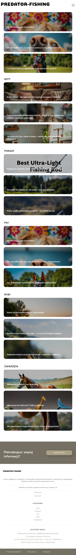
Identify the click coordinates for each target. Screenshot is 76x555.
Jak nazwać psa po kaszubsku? (20, 27)
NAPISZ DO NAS (59, 453)
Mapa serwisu (32, 552)
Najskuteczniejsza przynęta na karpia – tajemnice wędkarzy (34, 354)
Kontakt (38, 496)
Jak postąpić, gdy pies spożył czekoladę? (38, 542)
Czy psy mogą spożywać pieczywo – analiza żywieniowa (38, 539)
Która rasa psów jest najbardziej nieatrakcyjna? (38, 534)
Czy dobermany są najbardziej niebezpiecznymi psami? (31, 68)
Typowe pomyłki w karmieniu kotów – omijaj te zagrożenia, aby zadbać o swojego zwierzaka (35, 116)
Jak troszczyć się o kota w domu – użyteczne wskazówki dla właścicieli (34, 137)
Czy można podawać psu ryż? (38, 537)
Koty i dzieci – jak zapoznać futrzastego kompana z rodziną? (34, 97)
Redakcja (38, 493)
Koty (7, 79)
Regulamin (46, 552)
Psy (6, 222)
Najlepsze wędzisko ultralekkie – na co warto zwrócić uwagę (34, 169)
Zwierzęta (11, 366)
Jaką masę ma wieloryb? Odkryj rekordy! (25, 405)
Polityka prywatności (14, 552)
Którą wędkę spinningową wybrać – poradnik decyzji (31, 211)
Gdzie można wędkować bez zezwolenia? (25, 312)
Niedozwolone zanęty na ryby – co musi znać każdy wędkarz (34, 333)
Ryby (7, 294)
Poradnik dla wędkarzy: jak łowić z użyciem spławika (31, 190)
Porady (9, 151)
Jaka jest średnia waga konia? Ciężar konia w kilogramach (33, 426)
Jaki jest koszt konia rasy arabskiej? (23, 384)
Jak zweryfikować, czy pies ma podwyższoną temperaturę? (33, 47)
